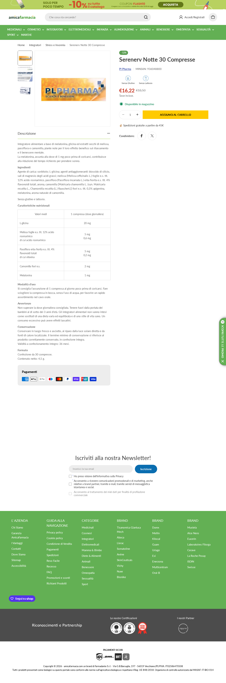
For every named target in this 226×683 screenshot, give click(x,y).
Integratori (35, 45)
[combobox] (98, 17)
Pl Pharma (125, 68)
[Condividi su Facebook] (141, 136)
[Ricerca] (146, 17)
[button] (222, 341)
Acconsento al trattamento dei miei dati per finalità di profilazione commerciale (109, 493)
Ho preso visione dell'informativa (98, 476)
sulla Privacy (116, 476)
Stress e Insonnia (55, 45)
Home (21, 45)
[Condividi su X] (152, 136)
